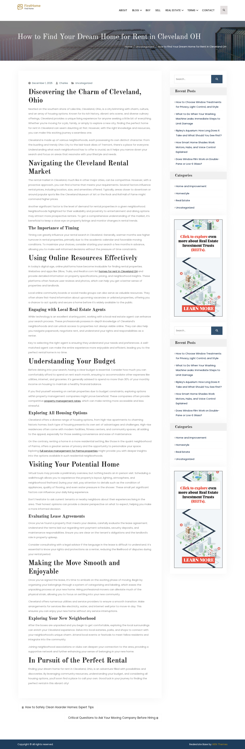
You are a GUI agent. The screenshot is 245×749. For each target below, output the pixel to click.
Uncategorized (83, 83)
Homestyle (182, 193)
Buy (148, 10)
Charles (63, 83)
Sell (157, 10)
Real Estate (173, 10)
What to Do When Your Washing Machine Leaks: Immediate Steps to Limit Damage (198, 118)
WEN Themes (220, 744)
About (123, 10)
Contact (208, 10)
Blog (135, 10)
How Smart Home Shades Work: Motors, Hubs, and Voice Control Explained (196, 147)
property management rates (62, 401)
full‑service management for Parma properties (69, 451)
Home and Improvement (191, 186)
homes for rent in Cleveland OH (118, 271)
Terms (191, 10)
